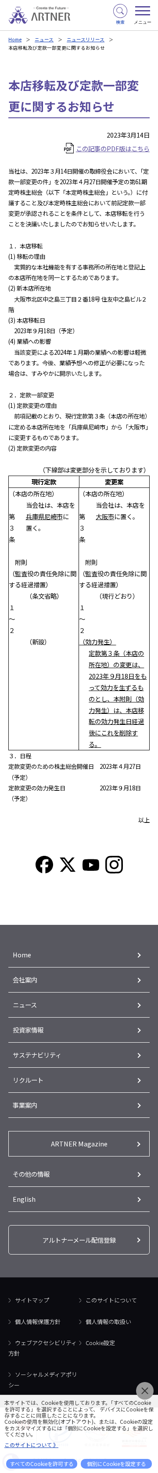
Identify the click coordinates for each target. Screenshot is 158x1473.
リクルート (28, 1079)
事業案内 (25, 1104)
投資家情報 (28, 1029)
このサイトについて (111, 1300)
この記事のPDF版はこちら (113, 148)
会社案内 (25, 979)
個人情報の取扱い (108, 1321)
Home (15, 39)
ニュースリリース (85, 39)
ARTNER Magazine (79, 1143)
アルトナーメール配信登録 (79, 1239)
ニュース (44, 39)
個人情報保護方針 (38, 1321)
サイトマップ (32, 1300)
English (24, 1199)
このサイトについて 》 (31, 1444)
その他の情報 (31, 1173)
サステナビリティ (37, 1054)
